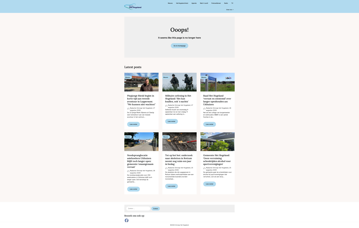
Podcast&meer (216, 3)
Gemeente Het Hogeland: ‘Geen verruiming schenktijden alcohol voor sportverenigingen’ (217, 160)
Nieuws (170, 3)
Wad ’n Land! (204, 3)
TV (232, 3)
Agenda (194, 3)
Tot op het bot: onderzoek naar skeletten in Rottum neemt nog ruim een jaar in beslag (179, 160)
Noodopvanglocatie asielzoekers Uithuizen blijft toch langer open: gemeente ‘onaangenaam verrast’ (140, 161)
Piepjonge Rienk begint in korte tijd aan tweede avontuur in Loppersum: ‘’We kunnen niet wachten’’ (141, 100)
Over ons (229, 9)
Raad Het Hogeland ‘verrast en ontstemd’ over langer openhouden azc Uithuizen (217, 100)
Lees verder (133, 124)
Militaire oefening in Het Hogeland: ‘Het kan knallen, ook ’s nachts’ (178, 98)
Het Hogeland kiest (182, 3)
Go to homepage (179, 46)
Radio (226, 3)
